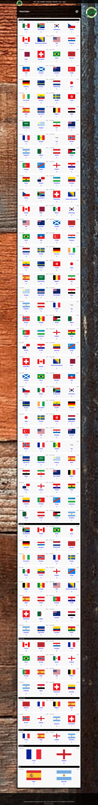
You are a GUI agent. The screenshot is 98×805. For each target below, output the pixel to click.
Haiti (26, 73)
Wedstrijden (55, 1)
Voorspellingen (49, 1)
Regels (34, 1)
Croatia (72, 169)
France (26, 141)
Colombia (71, 183)
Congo (41, 169)
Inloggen (64, 1)
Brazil (56, 58)
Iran (57, 127)
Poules (59, 1)
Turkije (71, 73)
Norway (72, 141)
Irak (57, 141)
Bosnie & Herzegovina (41, 43)
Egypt (71, 114)
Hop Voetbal (51, 803)
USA (57, 43)
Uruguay (41, 127)
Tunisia (72, 100)
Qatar (26, 59)
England (57, 169)
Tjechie (72, 29)
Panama (41, 183)
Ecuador (41, 100)
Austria (57, 155)
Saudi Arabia (26, 127)
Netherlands (56, 86)
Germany (26, 86)
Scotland (41, 73)
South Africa (41, 29)
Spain (26, 114)
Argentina (26, 155)
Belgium (57, 114)
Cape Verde (41, 114)
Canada (26, 43)
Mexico (26, 29)
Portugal (26, 169)
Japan (71, 86)
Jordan (72, 155)
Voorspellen (42, 1)
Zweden (57, 100)
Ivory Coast (26, 100)
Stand (38, 1)
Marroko (71, 58)
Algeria (41, 155)
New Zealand (71, 127)
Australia (56, 73)
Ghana (26, 183)
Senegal (41, 141)
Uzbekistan (57, 183)
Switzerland (41, 59)
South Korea (56, 29)
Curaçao (41, 86)
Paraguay (71, 43)
